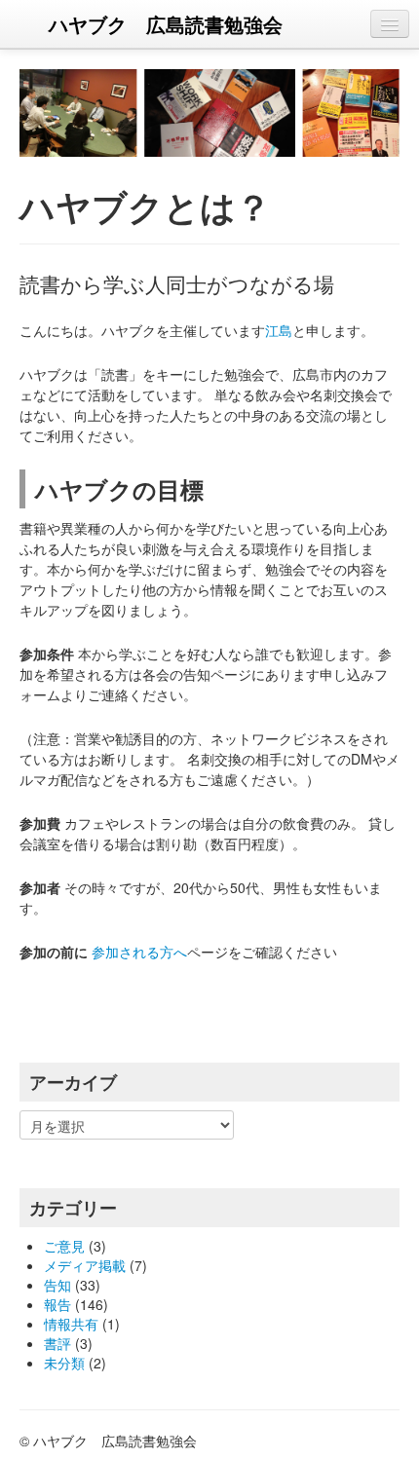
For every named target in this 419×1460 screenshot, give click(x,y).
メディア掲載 (85, 1265)
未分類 (64, 1362)
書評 (57, 1343)
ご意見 (64, 1245)
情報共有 (71, 1323)
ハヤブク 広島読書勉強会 (166, 24)
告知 (57, 1284)
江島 (278, 330)
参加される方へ (139, 951)
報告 (57, 1304)
